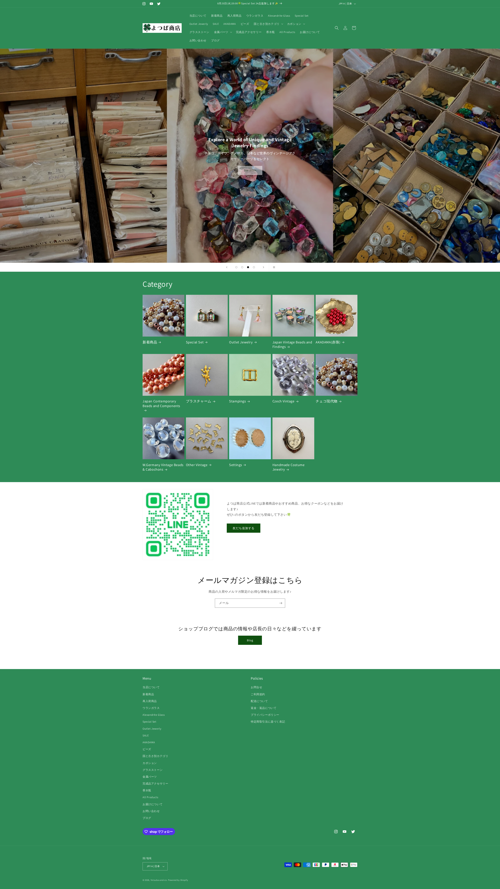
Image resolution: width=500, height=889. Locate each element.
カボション (150, 763)
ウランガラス (151, 708)
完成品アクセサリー (155, 783)
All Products (150, 797)
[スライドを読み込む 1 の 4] (236, 267)
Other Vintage (197, 465)
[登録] (280, 603)
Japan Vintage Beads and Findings (292, 344)
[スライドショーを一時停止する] (273, 267)
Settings (235, 465)
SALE (146, 735)
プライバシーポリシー (265, 715)
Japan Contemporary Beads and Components (161, 403)
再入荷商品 (150, 701)
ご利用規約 (258, 694)
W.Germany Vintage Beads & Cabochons (163, 467)
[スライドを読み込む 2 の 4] (242, 267)
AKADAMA (149, 742)
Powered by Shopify (178, 880)
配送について (259, 701)
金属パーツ (150, 776)
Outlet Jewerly (152, 728)
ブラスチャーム (198, 401)
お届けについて (152, 804)
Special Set (195, 342)
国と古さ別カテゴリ (155, 756)
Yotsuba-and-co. (159, 880)
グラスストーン (152, 770)
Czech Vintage (283, 401)
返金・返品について (263, 708)
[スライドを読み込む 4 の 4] (254, 267)
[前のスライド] (226, 267)
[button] (268, 24)
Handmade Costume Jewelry (288, 467)
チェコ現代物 (327, 401)
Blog (250, 640)
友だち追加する (243, 528)
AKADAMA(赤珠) (328, 342)
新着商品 (150, 342)
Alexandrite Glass (154, 715)
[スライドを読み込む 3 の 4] (248, 267)
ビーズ (147, 749)
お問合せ (256, 687)
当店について (151, 687)
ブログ (147, 818)
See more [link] (250, 170)
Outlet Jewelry (241, 342)
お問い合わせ (151, 811)
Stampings (237, 401)
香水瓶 (147, 790)
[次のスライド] (263, 267)
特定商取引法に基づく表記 (268, 721)
